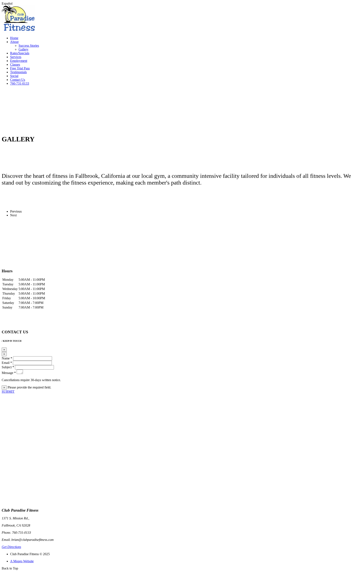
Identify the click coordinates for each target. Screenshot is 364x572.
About (14, 42)
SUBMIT (8, 391)
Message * (9, 373)
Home (14, 38)
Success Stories (29, 45)
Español (7, 3)
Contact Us (17, 79)
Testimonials (18, 72)
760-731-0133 (19, 83)
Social (14, 76)
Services (15, 57)
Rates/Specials (19, 53)
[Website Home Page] (18, 31)
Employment (18, 61)
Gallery (23, 49)
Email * (7, 362)
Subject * (8, 367)
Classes (15, 64)
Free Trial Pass (20, 68)
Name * (7, 358)
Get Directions (11, 547)
